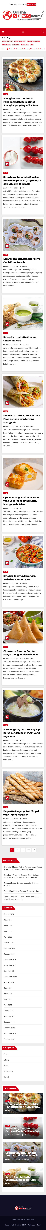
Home (7, 1225)
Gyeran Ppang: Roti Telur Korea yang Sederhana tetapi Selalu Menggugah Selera (21, 501)
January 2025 (9, 1022)
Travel (6, 1077)
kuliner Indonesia (7, 41)
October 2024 (9, 1039)
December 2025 (10, 960)
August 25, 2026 (11, 188)
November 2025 (10, 965)
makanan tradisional (33, 41)
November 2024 (10, 1033)
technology (15, 44)
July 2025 (7, 988)
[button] (43, 32)
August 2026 (9, 914)
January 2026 (9, 954)
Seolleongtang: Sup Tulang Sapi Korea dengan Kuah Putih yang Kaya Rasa (21, 733)
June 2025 (8, 994)
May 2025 (8, 999)
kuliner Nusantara (19, 41)
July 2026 (7, 920)
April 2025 (8, 1005)
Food (5, 94)
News (6, 1066)
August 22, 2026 (11, 819)
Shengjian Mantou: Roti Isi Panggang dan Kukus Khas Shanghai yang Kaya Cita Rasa (20, 102)
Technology (8, 1071)
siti (23, 109)
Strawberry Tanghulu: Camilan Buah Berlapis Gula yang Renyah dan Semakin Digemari (22, 180)
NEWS (24, 1225)
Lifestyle (7, 1060)
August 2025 (9, 982)
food (31, 44)
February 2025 (9, 1016)
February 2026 (9, 948)
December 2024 (10, 1028)
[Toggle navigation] (23, 32)
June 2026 (8, 925)
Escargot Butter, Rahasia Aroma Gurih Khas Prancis (21, 1154)
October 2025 (9, 971)
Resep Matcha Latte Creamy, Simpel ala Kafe (21, 891)
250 (28, 850)
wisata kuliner (6, 44)
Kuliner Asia (25, 44)
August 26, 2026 (11, 109)
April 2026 (8, 937)
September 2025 (10, 977)
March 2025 (8, 1011)
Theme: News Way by (19, 1219)
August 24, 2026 (11, 266)
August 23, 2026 (11, 583)
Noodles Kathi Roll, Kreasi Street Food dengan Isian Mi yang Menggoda (21, 419)
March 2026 (8, 943)
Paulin (24, 266)
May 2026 (8, 931)
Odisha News (30, 1219)
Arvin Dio (25, 345)
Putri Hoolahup (28, 426)
